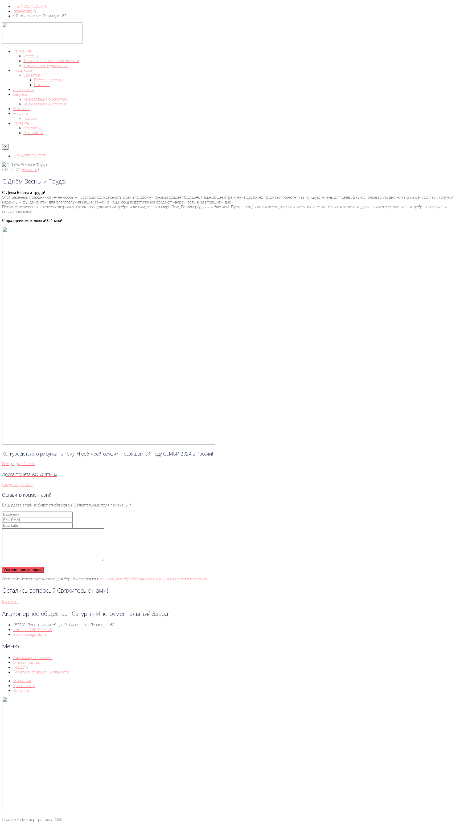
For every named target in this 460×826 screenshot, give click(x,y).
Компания (22, 51)
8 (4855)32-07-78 (31, 156)
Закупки (20, 94)
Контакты (21, 123)
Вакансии (21, 108)
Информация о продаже (45, 104)
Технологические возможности (51, 60)
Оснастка (31, 75)
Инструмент (23, 89)
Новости (31, 118)
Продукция (22, 70)
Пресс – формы (48, 80)
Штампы (42, 84)
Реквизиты (33, 132)
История (31, 56)
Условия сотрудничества (45, 65)
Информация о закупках (45, 99)
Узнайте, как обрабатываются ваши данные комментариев (154, 579)
